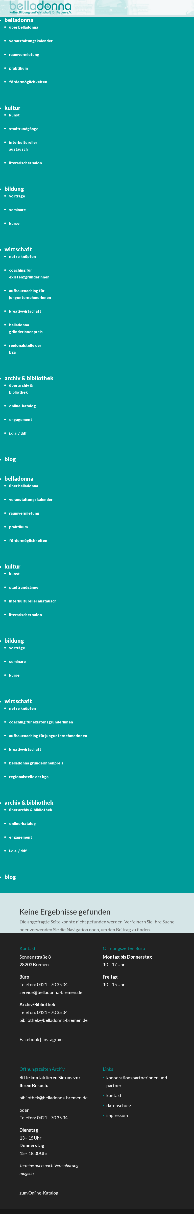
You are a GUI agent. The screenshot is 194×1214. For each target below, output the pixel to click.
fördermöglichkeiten (28, 81)
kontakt (114, 1095)
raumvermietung (24, 54)
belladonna (19, 19)
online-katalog (22, 405)
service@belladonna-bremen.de (50, 992)
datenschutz (118, 1105)
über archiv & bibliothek (30, 809)
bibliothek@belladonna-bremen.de (53, 1020)
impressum (117, 1115)
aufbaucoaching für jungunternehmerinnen (48, 735)
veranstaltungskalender (31, 40)
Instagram (52, 1039)
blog (10, 459)
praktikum (18, 68)
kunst (14, 115)
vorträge (17, 196)
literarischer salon (25, 162)
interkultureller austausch (33, 601)
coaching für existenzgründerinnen (41, 722)
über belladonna (23, 27)
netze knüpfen (22, 256)
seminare (17, 209)
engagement (20, 419)
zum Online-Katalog (38, 1193)
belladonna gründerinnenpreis (36, 763)
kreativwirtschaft (25, 311)
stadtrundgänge (23, 128)
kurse (14, 223)
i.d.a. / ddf (18, 433)
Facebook (29, 1039)
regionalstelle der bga (28, 776)
